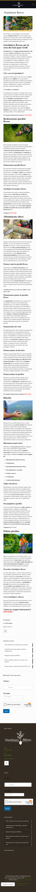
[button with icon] (5, 631)
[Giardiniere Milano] (18, 4)
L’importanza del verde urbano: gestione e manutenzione (15, 650)
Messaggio (6, 693)
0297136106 (28, 115)
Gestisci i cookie (8, 884)
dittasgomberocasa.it (24, 883)
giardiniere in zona (26, 600)
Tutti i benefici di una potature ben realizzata (16, 645)
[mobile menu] (33, 4)
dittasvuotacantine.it (18, 885)
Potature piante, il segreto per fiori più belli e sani (17, 666)
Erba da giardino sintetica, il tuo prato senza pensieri (16, 661)
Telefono (6, 681)
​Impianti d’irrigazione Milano (12, 655)
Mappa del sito (22, 880)
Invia (6, 711)
